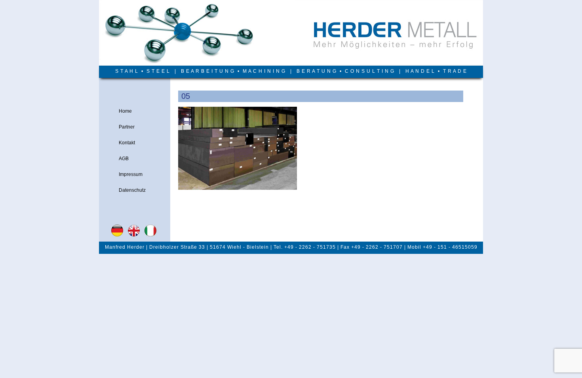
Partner (127, 127)
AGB (124, 158)
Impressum (131, 174)
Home (125, 111)
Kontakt (127, 143)
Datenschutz (132, 190)
